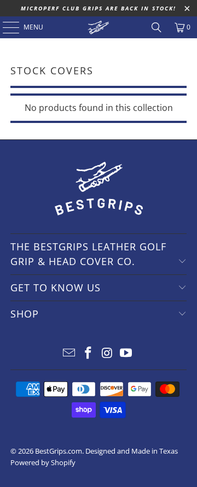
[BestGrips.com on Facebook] (88, 353)
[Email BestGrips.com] (69, 353)
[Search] (156, 27)
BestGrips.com (58, 451)
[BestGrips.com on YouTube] (126, 353)
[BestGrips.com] (98, 27)
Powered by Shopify (43, 462)
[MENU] (5, 27)
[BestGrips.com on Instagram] (108, 353)
